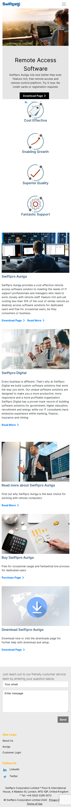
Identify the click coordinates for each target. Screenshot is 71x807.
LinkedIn (14, 769)
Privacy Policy (57, 800)
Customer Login (11, 752)
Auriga (6, 746)
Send (63, 719)
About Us (7, 740)
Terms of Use (34, 803)
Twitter (14, 776)
